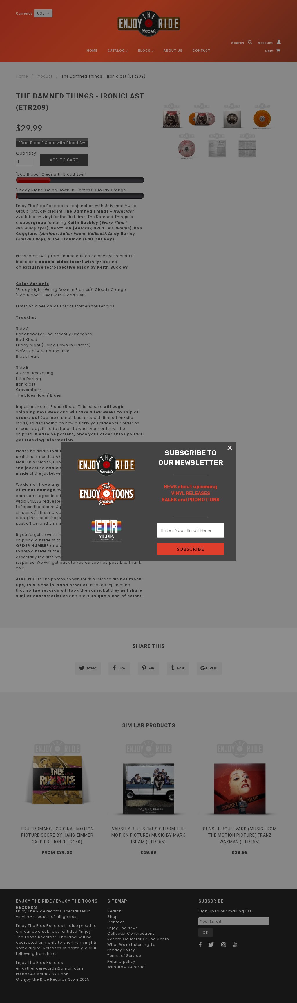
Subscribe (190, 549)
